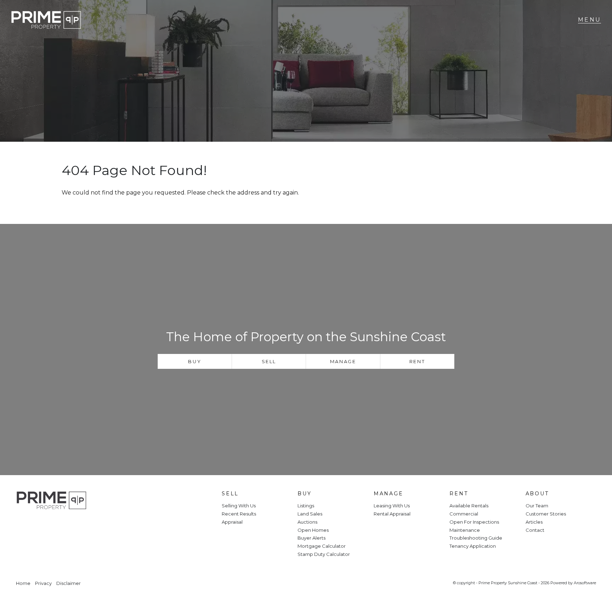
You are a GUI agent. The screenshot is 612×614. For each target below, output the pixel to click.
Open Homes (313, 530)
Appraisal (232, 522)
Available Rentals (468, 505)
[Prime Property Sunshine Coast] (46, 20)
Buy (194, 361)
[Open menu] (589, 20)
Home (23, 583)
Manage (343, 361)
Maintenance (464, 530)
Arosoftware (585, 582)
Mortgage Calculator (322, 546)
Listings (306, 505)
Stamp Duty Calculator (324, 554)
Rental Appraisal (392, 514)
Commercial (463, 514)
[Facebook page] (26, 524)
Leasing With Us (392, 505)
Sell (269, 361)
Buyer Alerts (311, 538)
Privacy (43, 583)
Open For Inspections (474, 522)
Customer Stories (546, 514)
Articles (534, 522)
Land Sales (310, 514)
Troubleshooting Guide (475, 538)
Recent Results (239, 514)
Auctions (307, 522)
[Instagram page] (44, 524)
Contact (535, 530)
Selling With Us (239, 505)
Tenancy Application (472, 546)
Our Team (537, 505)
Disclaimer (68, 583)
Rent (417, 361)
